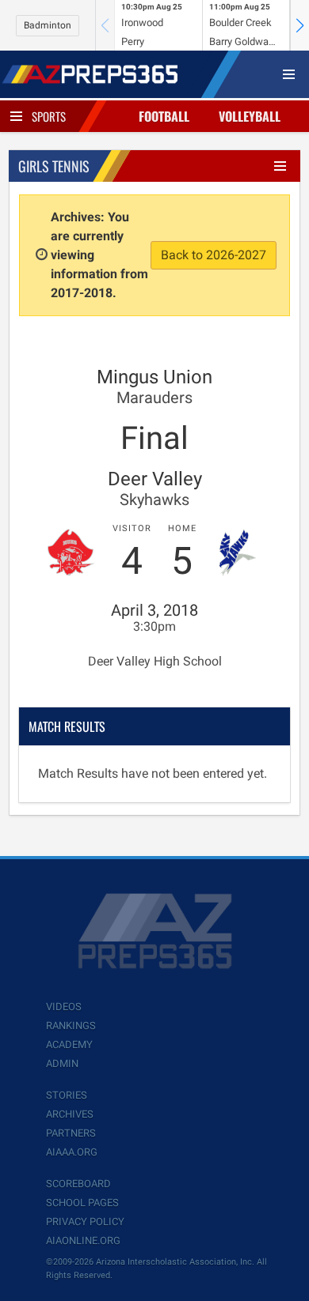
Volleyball (249, 116)
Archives (69, 1114)
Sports (49, 116)
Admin (62, 1063)
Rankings (71, 1025)
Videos (64, 1007)
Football (164, 116)
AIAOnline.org (83, 1240)
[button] (299, 25)
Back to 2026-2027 (213, 254)
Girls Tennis (54, 166)
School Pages (82, 1203)
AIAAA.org (71, 1152)
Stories (66, 1095)
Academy (69, 1044)
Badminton (47, 25)
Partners (71, 1133)
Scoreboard (78, 1184)
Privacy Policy (85, 1221)
